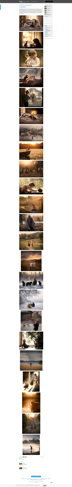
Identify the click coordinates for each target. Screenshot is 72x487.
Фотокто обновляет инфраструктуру (49, 6)
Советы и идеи (47, 29)
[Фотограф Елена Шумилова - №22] (31, 433)
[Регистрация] (0, 9)
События (46, 32)
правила (42, 478)
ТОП (45, 28)
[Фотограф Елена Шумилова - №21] (31, 412)
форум (31, 478)
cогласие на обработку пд (42, 479)
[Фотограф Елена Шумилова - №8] (31, 159)
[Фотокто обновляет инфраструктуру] (45, 7)
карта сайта (45, 478)
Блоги (30, 1)
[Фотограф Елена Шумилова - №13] (31, 249)
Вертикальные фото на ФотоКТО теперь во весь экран (49, 14)
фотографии (22, 478)
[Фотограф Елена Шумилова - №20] (31, 391)
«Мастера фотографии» (23, 6)
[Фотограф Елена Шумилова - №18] (31, 349)
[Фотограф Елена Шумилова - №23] (31, 454)
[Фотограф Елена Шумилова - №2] (31, 48)
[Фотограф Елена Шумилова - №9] (31, 177)
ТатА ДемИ (23, 463)
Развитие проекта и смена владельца (49, 10)
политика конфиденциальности (33, 479)
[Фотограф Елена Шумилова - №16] (31, 309)
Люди (36, 1)
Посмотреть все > (47, 16)
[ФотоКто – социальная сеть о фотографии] (22, 1)
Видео (32, 1)
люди (33, 478)
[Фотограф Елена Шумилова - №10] (31, 194)
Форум (34, 1)
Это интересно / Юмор (47, 30)
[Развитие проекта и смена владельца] (45, 11)
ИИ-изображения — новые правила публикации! (49, 9)
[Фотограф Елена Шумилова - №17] (31, 330)
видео (28, 478)
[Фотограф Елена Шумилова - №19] (31, 370)
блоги (26, 478)
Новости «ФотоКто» (47, 34)
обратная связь (37, 478)
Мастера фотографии (47, 27)
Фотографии (27, 1)
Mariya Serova (24, 467)
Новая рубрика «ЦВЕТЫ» (48, 12)
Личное (46, 33)
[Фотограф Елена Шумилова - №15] (31, 288)
